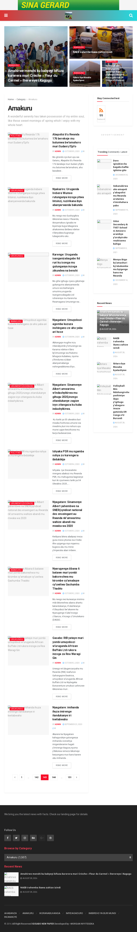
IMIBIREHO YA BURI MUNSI (102, 913)
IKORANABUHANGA (49, 913)
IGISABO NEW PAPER (43, 924)
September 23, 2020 (73, 724)
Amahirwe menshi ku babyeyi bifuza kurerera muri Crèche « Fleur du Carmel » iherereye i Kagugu (36, 75)
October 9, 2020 (71, 151)
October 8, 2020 (71, 337)
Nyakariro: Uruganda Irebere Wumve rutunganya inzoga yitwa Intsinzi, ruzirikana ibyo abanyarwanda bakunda (68, 197)
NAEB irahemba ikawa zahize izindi (92, 52)
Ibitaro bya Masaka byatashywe (119, 366)
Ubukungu (17, 190)
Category (21, 99)
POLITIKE (16, 136)
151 (70, 777)
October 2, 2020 (71, 593)
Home (11, 99)
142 (36, 777)
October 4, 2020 (71, 464)
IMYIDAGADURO (74, 913)
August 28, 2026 (40, 86)
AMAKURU (28, 913)
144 (54, 777)
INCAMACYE (10, 917)
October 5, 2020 (71, 414)
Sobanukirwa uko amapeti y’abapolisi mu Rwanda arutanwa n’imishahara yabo (120, 196)
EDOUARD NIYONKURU (20, 86)
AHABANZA (10, 913)
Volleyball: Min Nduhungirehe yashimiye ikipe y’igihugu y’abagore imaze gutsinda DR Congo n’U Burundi (121, 402)
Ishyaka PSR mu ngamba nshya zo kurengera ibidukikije (68, 455)
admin (58, 151)
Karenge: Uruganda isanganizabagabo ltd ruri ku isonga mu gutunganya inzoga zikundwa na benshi (66, 262)
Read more (62, 178)
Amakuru (14, 65)
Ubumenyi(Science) (22, 386)
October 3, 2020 (71, 531)
